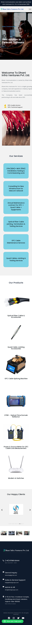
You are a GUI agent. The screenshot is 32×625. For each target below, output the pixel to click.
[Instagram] (14, 618)
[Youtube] (23, 618)
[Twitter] (18, 618)
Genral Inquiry (11, 572)
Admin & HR (10, 587)
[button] (2, 510)
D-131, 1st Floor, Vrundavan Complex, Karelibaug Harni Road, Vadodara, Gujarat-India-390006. (17, 599)
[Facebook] (9, 618)
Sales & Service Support (15, 580)
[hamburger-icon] (30, 9)
